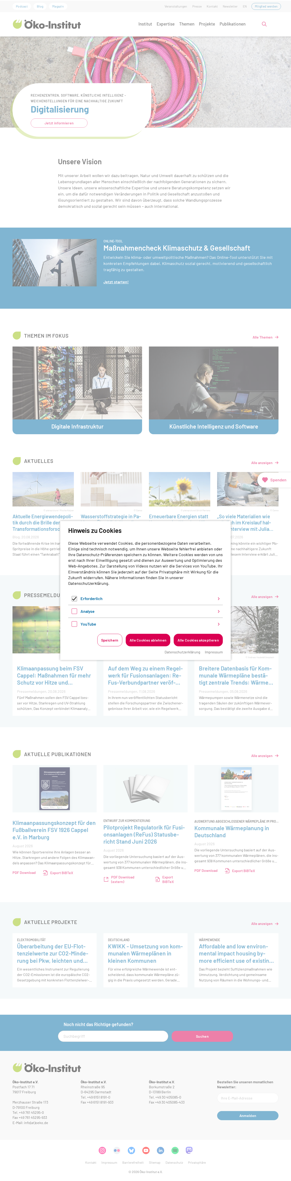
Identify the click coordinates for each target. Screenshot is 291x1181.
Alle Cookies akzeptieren (198, 640)
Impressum (214, 652)
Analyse (87, 611)
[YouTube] (74, 625)
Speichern (109, 640)
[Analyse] (74, 612)
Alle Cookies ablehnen (148, 640)
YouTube (88, 623)
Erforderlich (91, 598)
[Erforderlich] (74, 599)
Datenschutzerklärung (88, 583)
